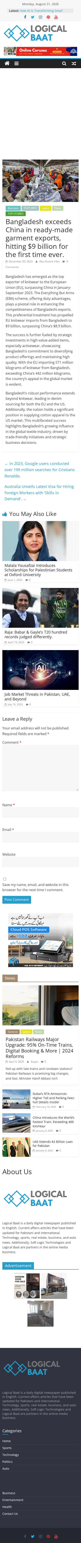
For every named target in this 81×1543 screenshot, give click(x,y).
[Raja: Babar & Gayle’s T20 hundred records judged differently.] (40, 590)
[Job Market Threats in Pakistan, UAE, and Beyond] (40, 652)
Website (9, 854)
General (12, 1032)
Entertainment (12, 1500)
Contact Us (10, 1514)
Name (8, 805)
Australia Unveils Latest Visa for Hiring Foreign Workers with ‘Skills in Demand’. (39, 493)
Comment (11, 742)
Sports (7, 1448)
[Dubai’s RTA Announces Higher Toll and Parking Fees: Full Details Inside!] (16, 1092)
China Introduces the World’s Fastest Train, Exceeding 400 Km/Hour (54, 1121)
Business (13, 208)
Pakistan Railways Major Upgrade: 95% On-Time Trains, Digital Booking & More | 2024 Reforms (39, 1047)
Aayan (35, 1061)
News (57, 208)
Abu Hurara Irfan (49, 261)
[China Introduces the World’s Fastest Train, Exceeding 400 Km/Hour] (16, 1116)
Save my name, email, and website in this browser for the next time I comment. (35, 887)
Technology (10, 1455)
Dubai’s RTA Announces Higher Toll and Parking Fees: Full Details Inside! (54, 1098)
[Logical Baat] (7, 63)
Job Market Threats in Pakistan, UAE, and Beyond (37, 697)
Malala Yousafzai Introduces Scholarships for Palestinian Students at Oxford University (38, 570)
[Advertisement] (40, 117)
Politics (7, 1462)
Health (7, 1507)
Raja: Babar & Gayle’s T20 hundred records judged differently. (36, 634)
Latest (45, 208)
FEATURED (30, 208)
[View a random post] (74, 63)
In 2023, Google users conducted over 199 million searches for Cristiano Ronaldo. (40, 469)
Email (8, 829)
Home (6, 1441)
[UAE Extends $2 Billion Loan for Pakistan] (16, 1140)
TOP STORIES (16, 213)
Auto (5, 1468)
